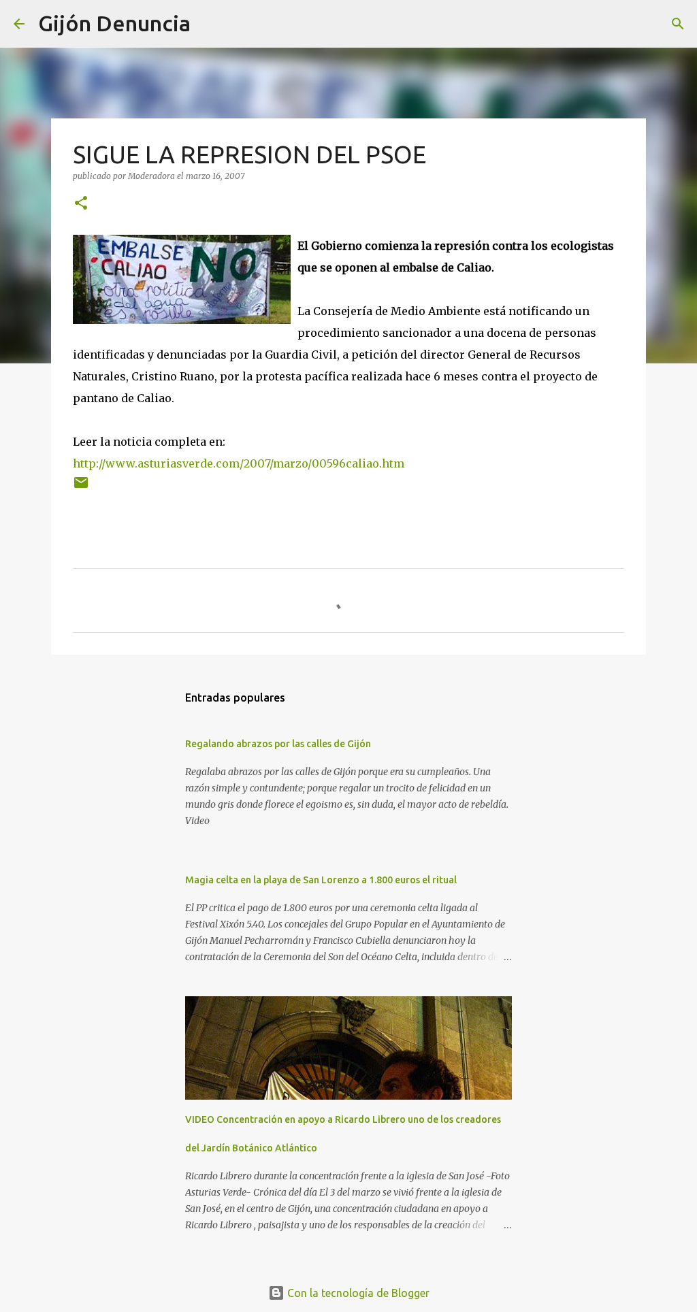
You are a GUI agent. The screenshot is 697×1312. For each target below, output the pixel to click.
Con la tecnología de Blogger (357, 1293)
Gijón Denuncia (114, 23)
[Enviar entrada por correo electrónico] (81, 487)
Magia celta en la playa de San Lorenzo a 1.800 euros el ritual (321, 879)
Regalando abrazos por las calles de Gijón (278, 743)
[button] (81, 204)
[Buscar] (209, 23)
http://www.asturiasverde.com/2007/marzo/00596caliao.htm (238, 463)
